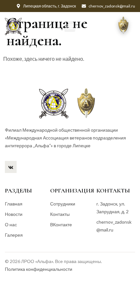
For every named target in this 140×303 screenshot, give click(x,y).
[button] (69, 26)
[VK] (11, 167)
